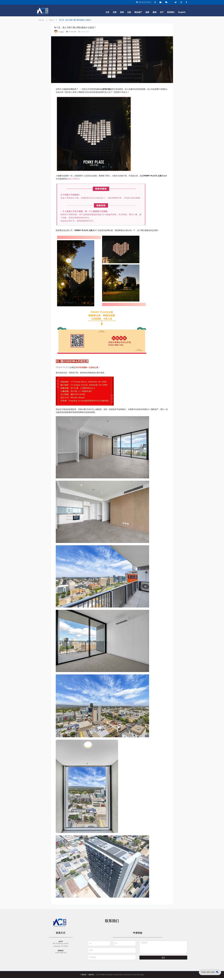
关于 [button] (162, 12)
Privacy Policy (117, 974)
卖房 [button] (122, 12)
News (51, 20)
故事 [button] (147, 12)
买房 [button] (115, 12)
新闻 (154, 12)
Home (41, 20)
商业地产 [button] (138, 12)
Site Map (109, 974)
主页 (107, 12)
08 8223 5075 (144, 2)
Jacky (62, 31)
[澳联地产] (50, 8)
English (182, 12)
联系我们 (171, 12)
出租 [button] (129, 12)
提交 (163, 958)
